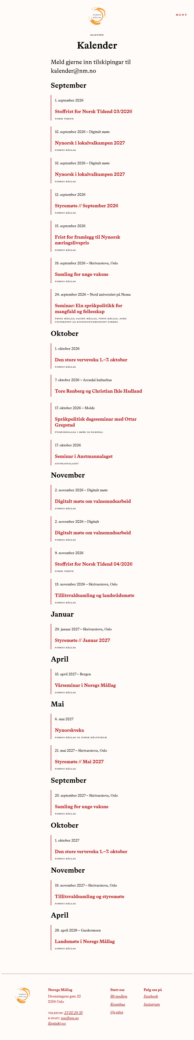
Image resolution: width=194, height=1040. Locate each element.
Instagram (152, 1004)
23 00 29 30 (73, 1013)
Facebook (151, 996)
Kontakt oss (57, 1023)
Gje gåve (116, 1012)
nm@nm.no (70, 1018)
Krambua (117, 1004)
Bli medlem (118, 996)
